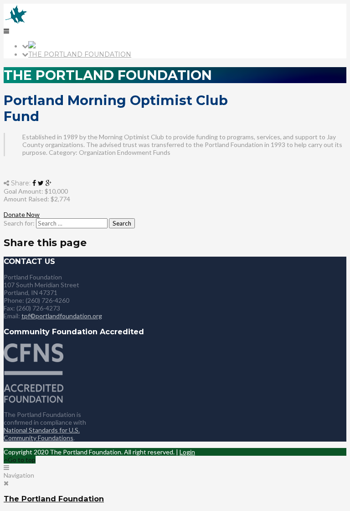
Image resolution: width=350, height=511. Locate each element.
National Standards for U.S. (42, 430)
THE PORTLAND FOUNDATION (79, 54)
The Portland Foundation (54, 498)
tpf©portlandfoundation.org (61, 316)
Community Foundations (38, 438)
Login (187, 452)
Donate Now (22, 214)
